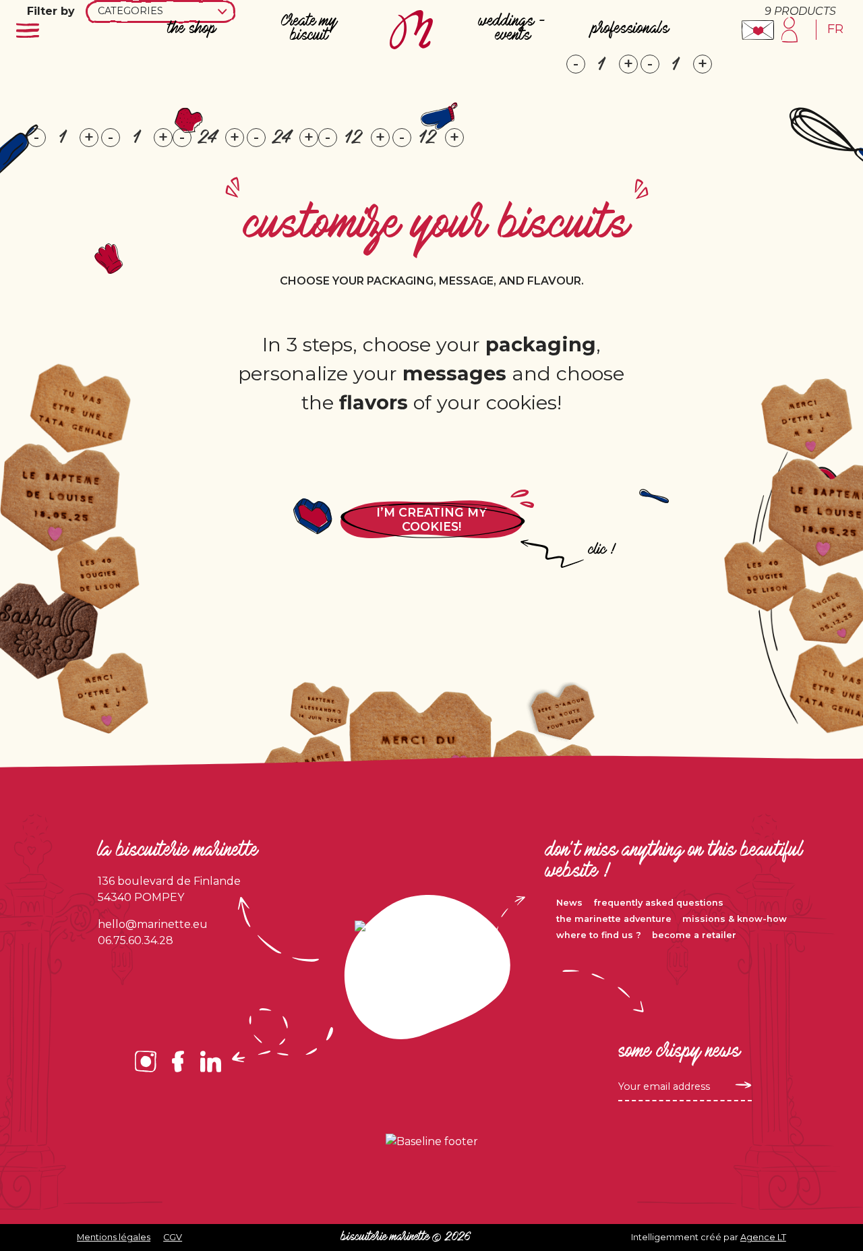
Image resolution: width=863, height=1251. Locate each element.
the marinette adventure (614, 919)
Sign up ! (741, 1085)
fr (835, 29)
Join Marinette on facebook (178, 1061)
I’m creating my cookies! (431, 519)
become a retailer (694, 935)
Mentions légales (113, 1237)
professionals (630, 29)
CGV (172, 1237)
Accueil (411, 29)
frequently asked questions (658, 903)
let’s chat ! (758, 30)
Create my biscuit (309, 29)
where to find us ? (598, 935)
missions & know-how (734, 919)
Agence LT (763, 1237)
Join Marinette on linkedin (210, 1061)
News (569, 903)
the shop (192, 29)
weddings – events (513, 29)
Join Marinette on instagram (145, 1061)
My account (789, 29)
